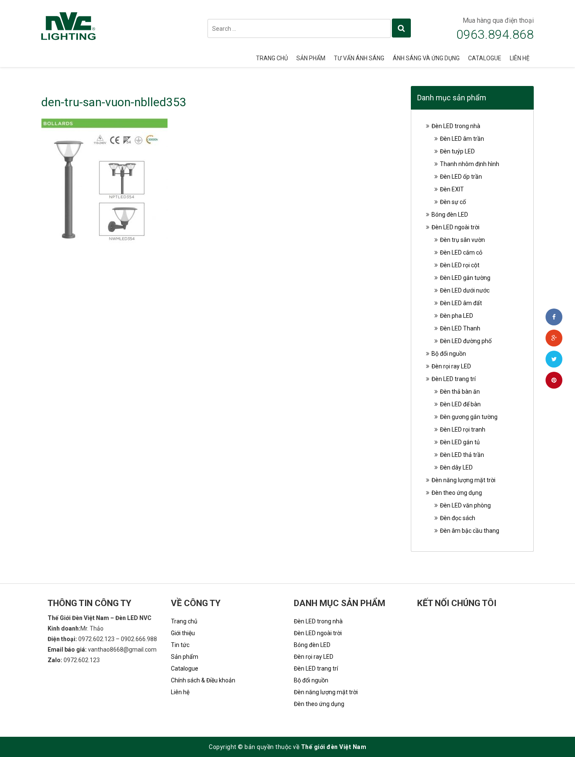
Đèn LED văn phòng (465, 505)
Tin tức (180, 645)
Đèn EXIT (452, 189)
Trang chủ (272, 58)
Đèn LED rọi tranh (462, 429)
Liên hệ (520, 58)
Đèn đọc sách (457, 518)
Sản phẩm (310, 58)
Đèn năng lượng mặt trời (463, 480)
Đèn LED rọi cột (459, 265)
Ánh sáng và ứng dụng (426, 58)
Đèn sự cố (453, 202)
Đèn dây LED (456, 467)
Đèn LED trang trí (453, 379)
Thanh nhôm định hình (469, 164)
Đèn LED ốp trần (461, 176)
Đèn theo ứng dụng (456, 492)
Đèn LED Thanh (460, 328)
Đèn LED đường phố (466, 341)
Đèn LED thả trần (462, 454)
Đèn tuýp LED (457, 151)
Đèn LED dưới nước (465, 290)
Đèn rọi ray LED (451, 366)
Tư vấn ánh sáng (359, 58)
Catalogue (484, 58)
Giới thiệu (183, 633)
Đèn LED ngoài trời (455, 227)
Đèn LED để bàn (460, 404)
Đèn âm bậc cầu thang (469, 530)
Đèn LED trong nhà (455, 126)
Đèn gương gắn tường (469, 416)
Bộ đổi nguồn (448, 353)
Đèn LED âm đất (461, 303)
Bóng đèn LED (449, 214)
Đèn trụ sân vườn (462, 239)
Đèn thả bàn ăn (460, 391)
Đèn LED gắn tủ (460, 442)
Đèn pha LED (456, 315)
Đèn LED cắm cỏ (461, 252)
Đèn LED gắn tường (465, 277)
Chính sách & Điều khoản (203, 680)
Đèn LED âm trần (462, 138)
